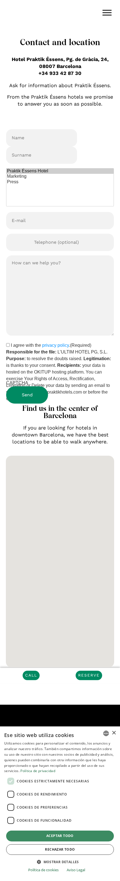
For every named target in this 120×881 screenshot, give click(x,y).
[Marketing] (60, 176)
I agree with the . (51, 345)
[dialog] (60, 803)
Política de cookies (43, 869)
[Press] (60, 182)
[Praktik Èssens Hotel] (60, 171)
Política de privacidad (37, 770)
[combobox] (106, 733)
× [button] (114, 733)
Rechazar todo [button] (60, 849)
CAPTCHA (17, 382)
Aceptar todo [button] (60, 835)
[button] (60, 861)
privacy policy (55, 345)
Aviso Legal (76, 869)
